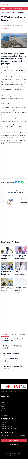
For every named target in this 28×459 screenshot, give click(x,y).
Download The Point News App (9, 428)
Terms (16, 455)
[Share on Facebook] (16, 182)
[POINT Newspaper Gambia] (15, 1)
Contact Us (4, 424)
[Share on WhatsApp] (22, 182)
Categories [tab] (22, 334)
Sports (3, 406)
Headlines (8, 12)
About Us (3, 422)
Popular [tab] (13, 334)
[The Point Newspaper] (18, 1)
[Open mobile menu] (25, 4)
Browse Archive (14, 444)
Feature (3, 413)
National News (5, 402)
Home (2, 12)
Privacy (12, 455)
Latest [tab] (5, 334)
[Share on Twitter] (19, 182)
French (3, 408)
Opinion (3, 411)
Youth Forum (4, 415)
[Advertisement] (14, 162)
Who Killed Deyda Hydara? (8, 426)
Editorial (3, 404)
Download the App (14, 440)
